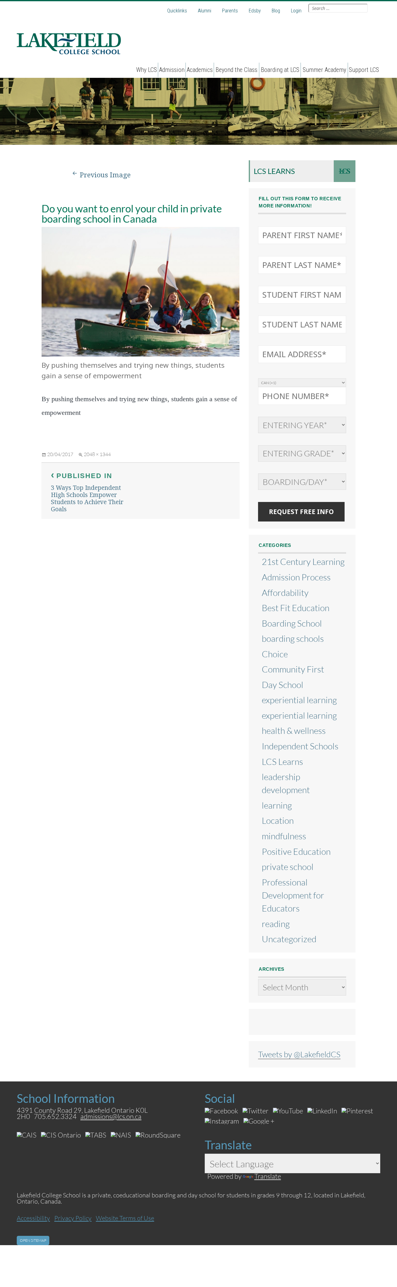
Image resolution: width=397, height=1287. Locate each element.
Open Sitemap (33, 1240)
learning (277, 805)
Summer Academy (324, 69)
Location (278, 820)
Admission (172, 69)
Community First (293, 669)
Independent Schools (300, 746)
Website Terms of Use (125, 1218)
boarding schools (293, 638)
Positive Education (296, 851)
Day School (282, 684)
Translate (267, 1176)
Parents (230, 11)
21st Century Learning (303, 561)
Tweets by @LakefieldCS (299, 1054)
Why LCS (146, 69)
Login (296, 11)
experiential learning (299, 700)
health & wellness (294, 730)
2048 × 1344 (97, 454)
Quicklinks (177, 11)
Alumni (204, 11)
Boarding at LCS (280, 69)
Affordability (285, 592)
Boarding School (292, 623)
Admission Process (296, 577)
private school (288, 866)
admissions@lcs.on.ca (110, 1116)
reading (276, 923)
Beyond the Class (236, 69)
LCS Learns (274, 170)
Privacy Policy (72, 1218)
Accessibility (33, 1218)
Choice (275, 654)
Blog (276, 11)
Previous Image (105, 175)
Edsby (255, 11)
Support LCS (364, 69)
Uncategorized (289, 939)
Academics (200, 69)
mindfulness (284, 836)
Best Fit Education (295, 607)
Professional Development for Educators (293, 895)
